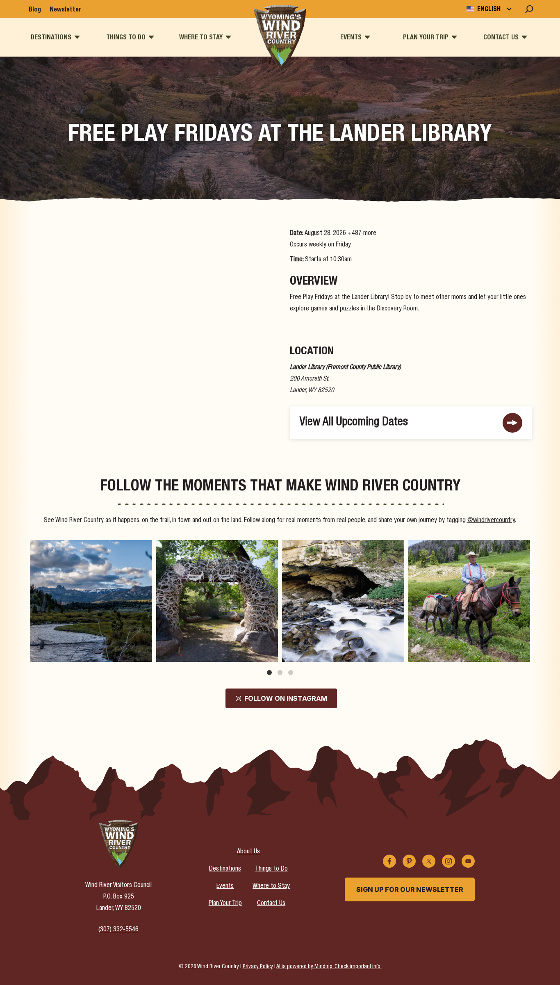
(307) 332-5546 (118, 930)
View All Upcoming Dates (354, 423)
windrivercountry (89, 547)
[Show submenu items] (77, 37)
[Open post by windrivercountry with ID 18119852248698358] (91, 601)
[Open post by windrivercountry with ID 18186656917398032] (217, 601)
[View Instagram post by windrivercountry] (144, 652)
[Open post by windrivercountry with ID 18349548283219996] (343, 601)
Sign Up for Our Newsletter (409, 889)
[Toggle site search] (529, 9)
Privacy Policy (258, 967)
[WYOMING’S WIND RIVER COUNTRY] (280, 38)
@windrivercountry (491, 521)
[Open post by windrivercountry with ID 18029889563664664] (469, 601)
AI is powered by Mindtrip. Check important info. (329, 967)
